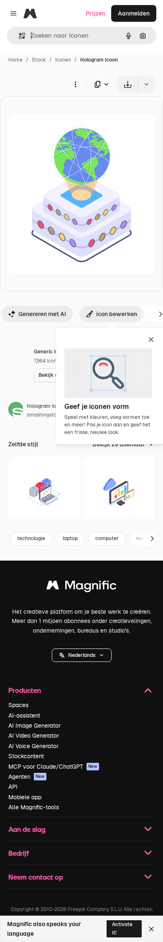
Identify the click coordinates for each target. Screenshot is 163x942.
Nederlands (81, 655)
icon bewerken (116, 314)
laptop (70, 538)
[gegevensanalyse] (44, 492)
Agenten (26, 776)
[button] (82, 655)
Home (15, 60)
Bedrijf (18, 853)
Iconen (63, 60)
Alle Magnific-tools (33, 807)
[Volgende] (152, 539)
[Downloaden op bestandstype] (102, 84)
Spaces (18, 705)
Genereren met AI (42, 314)
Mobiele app (24, 797)
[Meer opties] (75, 84)
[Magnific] (81, 587)
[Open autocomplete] (18, 36)
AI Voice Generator (33, 746)
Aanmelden (134, 13)
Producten (24, 690)
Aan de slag (27, 829)
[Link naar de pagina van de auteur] (15, 411)
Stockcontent (26, 756)
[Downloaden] (127, 84)
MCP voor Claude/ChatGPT (52, 766)
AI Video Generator (33, 735)
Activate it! (122, 928)
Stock (39, 60)
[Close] (151, 929)
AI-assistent (24, 715)
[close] (151, 340)
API (13, 786)
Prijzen (95, 13)
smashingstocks (46, 415)
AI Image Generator (34, 725)
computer (107, 538)
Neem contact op (35, 877)
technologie (31, 538)
